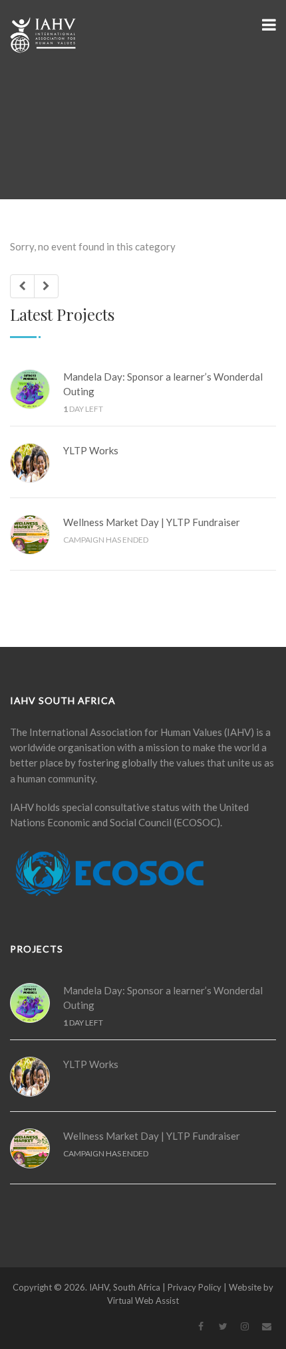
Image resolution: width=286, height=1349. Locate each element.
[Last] (46, 286)
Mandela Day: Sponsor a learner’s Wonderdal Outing (163, 384)
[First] (22, 286)
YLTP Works (90, 450)
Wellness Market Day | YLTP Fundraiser (151, 522)
